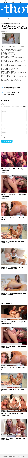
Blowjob (9, 364)
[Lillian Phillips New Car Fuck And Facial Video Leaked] (14, 231)
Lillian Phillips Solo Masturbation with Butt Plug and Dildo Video (13, 293)
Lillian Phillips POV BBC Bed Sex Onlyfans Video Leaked (13, 414)
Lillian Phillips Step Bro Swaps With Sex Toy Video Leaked (13, 438)
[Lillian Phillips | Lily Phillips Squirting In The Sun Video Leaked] (14, 312)
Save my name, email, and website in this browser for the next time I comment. (13, 138)
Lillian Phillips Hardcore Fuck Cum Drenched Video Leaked (14, 195)
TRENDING (21, 2)
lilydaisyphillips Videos (7, 78)
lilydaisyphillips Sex (20, 72)
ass (2, 46)
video (2, 82)
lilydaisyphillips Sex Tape (8, 73)
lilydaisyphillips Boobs (7, 63)
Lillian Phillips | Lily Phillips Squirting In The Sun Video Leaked (13, 322)
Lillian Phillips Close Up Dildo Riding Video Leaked (13, 218)
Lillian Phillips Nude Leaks (8, 54)
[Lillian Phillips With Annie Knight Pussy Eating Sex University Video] (14, 256)
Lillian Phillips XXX (6, 61)
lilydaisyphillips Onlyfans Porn (9, 68)
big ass (6, 46)
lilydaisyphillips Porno (7, 71)
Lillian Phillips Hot (6, 53)
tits (22, 80)
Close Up (3, 48)
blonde (23, 46)
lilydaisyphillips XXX (21, 78)
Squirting (3, 319)
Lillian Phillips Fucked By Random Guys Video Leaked (12, 169)
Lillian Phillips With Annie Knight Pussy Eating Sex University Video (12, 267)
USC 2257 (5, 456)
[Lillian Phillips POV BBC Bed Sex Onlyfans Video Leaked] (14, 403)
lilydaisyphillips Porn (7, 69)
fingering (18, 50)
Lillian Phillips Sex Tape (19, 59)
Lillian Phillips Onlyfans (7, 56)
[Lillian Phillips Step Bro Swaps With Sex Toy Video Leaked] (14, 428)
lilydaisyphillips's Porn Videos (9, 79)
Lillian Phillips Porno (7, 57)
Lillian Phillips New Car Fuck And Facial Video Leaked (12, 241)
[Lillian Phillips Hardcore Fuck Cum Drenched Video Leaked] (14, 184)
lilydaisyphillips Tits (20, 76)
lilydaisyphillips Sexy (7, 76)
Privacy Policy (18, 456)
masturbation (5, 80)
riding (18, 80)
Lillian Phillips (12, 52)
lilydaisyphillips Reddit (7, 72)
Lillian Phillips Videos (19, 60)
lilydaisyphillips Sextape (8, 75)
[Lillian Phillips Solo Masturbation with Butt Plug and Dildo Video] (14, 282)
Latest (5, 2)
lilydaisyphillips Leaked (7, 64)
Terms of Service (11, 456)
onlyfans (13, 80)
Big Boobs (12, 46)
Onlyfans (19, 318)
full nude (3, 52)
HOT (13, 2)
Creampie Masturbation (7, 50)
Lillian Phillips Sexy (6, 60)
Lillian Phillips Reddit (20, 57)
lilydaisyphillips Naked (7, 65)
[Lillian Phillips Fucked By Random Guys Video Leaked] (14, 159)
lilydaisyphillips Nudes (7, 67)
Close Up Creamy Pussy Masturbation (11, 49)
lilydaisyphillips (17, 61)
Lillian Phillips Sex (6, 59)
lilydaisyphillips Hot (21, 63)
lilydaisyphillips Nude (21, 65)
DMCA (24, 456)
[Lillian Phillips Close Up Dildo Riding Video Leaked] (14, 208)
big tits (18, 46)
